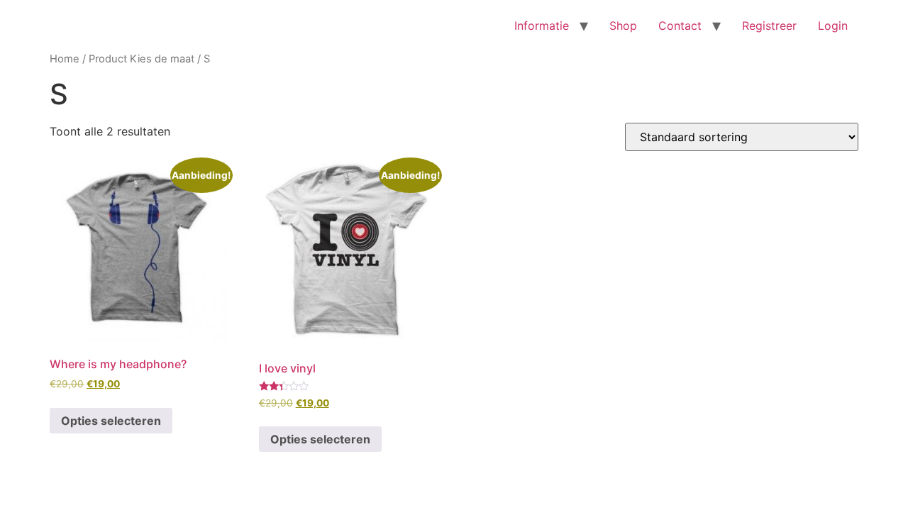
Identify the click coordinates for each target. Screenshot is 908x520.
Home (64, 58)
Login (833, 25)
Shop (623, 25)
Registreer (769, 25)
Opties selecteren (111, 421)
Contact (680, 25)
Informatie (541, 25)
